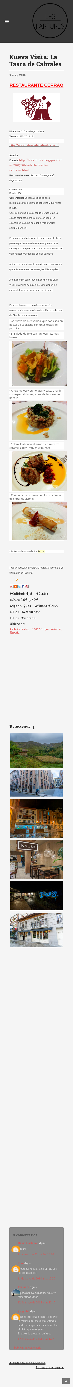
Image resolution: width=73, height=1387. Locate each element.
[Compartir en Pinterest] (27, 586)
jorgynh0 (23, 1311)
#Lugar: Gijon (20, 606)
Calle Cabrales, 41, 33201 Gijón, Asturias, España (36, 631)
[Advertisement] (36, 676)
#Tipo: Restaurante (25, 612)
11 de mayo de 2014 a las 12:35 (36, 1278)
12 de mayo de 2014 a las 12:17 (36, 1302)
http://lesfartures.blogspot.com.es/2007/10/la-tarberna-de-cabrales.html (36, 165)
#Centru (42, 593)
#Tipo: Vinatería (23, 618)
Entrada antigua (48, 1367)
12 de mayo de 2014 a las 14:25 (36, 1339)
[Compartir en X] (19, 586)
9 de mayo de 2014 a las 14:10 (36, 1254)
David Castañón (28, 1243)
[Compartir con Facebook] (23, 586)
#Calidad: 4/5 (21, 593)
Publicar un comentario (27, 1347)
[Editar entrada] (16, 579)
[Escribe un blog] (15, 586)
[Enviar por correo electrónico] (12, 586)
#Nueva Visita (46, 606)
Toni (21, 1263)
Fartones (23, 1287)
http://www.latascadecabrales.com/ (34, 145)
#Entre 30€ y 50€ (24, 600)
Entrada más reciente (29, 1363)
